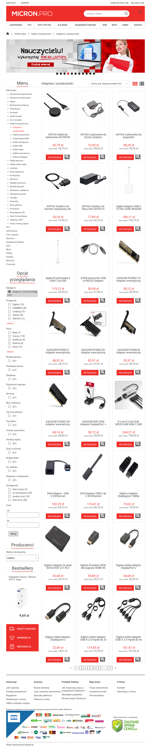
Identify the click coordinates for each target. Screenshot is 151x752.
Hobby (9, 253)
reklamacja (24, 646)
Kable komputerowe (19, 123)
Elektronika (11, 90)
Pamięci (13, 197)
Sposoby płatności (43, 695)
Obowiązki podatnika (72, 694)
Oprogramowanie (18, 194)
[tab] (57, 74)
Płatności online (42, 699)
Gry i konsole (16, 120)
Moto (8, 249)
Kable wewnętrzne (21, 153)
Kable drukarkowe (21, 134)
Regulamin (11, 695)
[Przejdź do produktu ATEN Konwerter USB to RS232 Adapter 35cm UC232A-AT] (93, 255)
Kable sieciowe (16, 160)
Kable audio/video (18, 164)
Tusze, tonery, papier (19, 223)
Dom (8, 245)
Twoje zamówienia (98, 687)
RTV (8, 227)
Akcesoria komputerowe (21, 94)
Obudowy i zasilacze (19, 190)
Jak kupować (12, 687)
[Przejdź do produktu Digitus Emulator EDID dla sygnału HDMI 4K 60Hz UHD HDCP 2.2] (93, 542)
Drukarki (14, 112)
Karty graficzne (17, 171)
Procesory (14, 208)
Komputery (15, 175)
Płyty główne (16, 205)
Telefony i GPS (16, 220)
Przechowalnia (96, 695)
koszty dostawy (26, 629)
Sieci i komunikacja (18, 216)
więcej (10, 323)
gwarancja (24, 637)
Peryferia (14, 201)
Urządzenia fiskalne (15, 242)
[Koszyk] (137, 16)
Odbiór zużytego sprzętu (18, 703)
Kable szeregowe (20, 142)
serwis (25, 3)
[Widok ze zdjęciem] (135, 84)
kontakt (11, 3)
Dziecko (9, 257)
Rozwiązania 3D (17, 212)
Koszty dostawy (41, 687)
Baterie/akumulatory (19, 105)
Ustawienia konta (97, 691)
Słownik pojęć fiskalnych (74, 698)
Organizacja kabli (21, 138)
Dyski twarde (16, 116)
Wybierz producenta (16, 552)
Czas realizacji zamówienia (47, 691)
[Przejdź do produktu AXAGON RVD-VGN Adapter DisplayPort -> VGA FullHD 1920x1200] (93, 399)
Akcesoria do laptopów (20, 97)
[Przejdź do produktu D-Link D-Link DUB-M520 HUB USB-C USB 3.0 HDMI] (128, 399)
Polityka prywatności (16, 691)
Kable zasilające (20, 157)
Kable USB (17, 146)
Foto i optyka (12, 234)
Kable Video (18, 149)
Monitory (14, 179)
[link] (75, 56)
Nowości (10, 260)
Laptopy (14, 168)
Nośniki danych (17, 186)
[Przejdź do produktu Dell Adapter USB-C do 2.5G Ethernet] (93, 470)
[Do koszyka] (33, 615)
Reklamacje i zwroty (16, 699)
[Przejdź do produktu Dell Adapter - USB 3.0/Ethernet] (58, 470)
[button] (67, 157)
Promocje (10, 264)
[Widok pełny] (141, 84)
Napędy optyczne (18, 183)
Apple (12, 101)
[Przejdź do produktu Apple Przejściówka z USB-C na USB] (58, 255)
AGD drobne (11, 231)
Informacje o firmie (126, 691)
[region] (75, 56)
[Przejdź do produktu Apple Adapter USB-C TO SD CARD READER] (128, 183)
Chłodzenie (15, 109)
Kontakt (121, 687)
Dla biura (10, 238)
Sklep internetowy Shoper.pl (19, 744)
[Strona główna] (32, 13)
